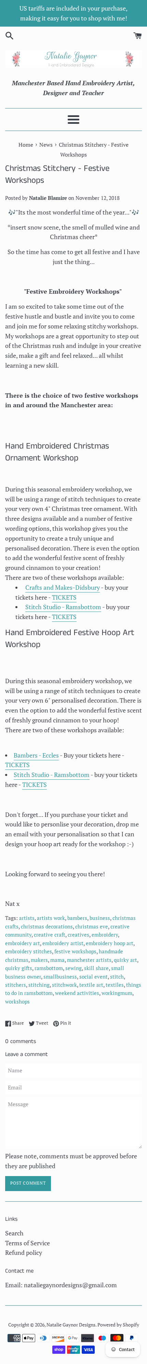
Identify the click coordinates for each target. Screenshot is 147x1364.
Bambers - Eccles (36, 755)
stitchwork (64, 984)
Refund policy (23, 1252)
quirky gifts (18, 968)
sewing (73, 968)
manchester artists (89, 959)
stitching (39, 984)
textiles (115, 984)
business (100, 917)
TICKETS (64, 597)
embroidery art (22, 943)
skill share (96, 968)
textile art (91, 984)
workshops (17, 1001)
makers (39, 959)
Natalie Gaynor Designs (70, 1324)
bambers (77, 917)
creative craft (49, 934)
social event (93, 976)
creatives (78, 934)
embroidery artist (62, 943)
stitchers (15, 984)
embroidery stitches (28, 951)
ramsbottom (49, 968)
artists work (51, 917)
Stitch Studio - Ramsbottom (63, 607)
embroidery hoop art (109, 943)
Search (14, 1233)
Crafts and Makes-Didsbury (62, 587)
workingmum (117, 992)
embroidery (105, 934)
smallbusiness (60, 976)
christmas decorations (47, 926)
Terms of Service (27, 1243)
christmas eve (91, 926)
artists (27, 917)
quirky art (125, 959)
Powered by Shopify (118, 1324)
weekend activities (77, 992)
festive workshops (75, 951)
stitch (117, 976)
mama (57, 959)
